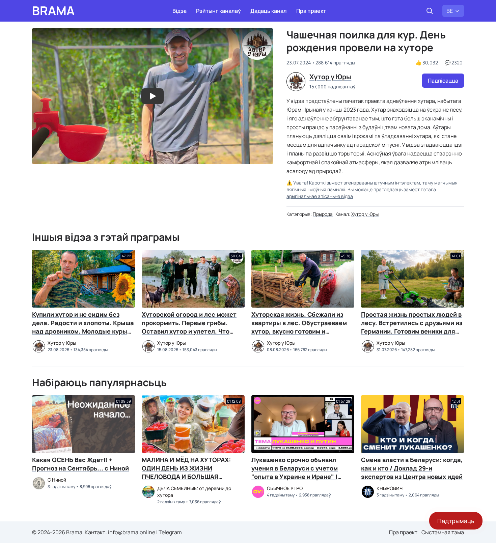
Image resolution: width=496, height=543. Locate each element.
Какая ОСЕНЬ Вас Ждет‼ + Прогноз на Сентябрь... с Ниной (80, 464)
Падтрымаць (455, 521)
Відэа (179, 11)
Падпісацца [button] (443, 80)
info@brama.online (131, 532)
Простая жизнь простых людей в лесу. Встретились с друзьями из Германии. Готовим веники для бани (411, 327)
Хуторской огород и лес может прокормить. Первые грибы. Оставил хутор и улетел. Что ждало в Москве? (189, 327)
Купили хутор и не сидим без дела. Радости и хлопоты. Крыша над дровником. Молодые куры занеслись (83, 327)
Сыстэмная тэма (442, 532)
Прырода (323, 214)
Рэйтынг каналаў (218, 11)
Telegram (170, 532)
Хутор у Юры (365, 214)
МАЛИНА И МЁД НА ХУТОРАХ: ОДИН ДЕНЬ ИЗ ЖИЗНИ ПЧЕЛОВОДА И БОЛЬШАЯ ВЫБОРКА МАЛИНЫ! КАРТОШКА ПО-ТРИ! (190, 476)
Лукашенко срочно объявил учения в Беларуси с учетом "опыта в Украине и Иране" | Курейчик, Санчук (294, 472)
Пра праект (311, 11)
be (449, 11)
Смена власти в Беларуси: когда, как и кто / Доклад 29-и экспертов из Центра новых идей (412, 468)
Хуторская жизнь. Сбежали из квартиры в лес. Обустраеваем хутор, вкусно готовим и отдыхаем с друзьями (299, 327)
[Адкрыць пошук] (429, 11)
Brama (53, 11)
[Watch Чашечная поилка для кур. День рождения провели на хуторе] (152, 96)
